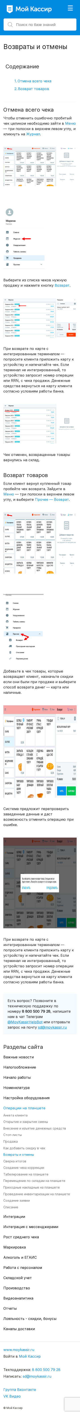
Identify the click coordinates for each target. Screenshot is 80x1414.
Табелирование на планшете (25, 1174)
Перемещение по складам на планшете (34, 1181)
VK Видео (12, 1396)
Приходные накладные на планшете (31, 1187)
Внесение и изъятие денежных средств (34, 1128)
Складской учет (17, 1278)
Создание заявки (16, 1200)
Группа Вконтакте (19, 1389)
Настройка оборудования (26, 1098)
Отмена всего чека (34, 81)
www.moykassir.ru (18, 1349)
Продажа (10, 1141)
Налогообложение (19, 1067)
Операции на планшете (24, 1108)
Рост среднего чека (21, 1237)
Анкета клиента (15, 1115)
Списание (10, 1207)
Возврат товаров (33, 89)
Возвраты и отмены (18, 1154)
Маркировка (14, 1247)
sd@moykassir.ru (52, 1027)
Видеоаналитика (18, 1298)
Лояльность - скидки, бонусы (29, 1318)
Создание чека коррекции (23, 1167)
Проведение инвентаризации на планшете (36, 1194)
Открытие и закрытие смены (25, 1122)
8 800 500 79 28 (46, 1369)
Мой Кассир (30, 1356)
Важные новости (18, 1057)
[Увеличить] (71, 159)
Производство (16, 1288)
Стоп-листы (12, 1135)
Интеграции (14, 1216)
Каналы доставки (19, 1329)
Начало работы (17, 1077)
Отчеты (10, 1308)
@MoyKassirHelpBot (25, 1022)
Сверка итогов (14, 1161)
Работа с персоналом (22, 1267)
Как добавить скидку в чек (24, 1148)
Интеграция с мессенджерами (30, 1227)
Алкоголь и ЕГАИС (20, 1257)
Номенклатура (16, 1087)
